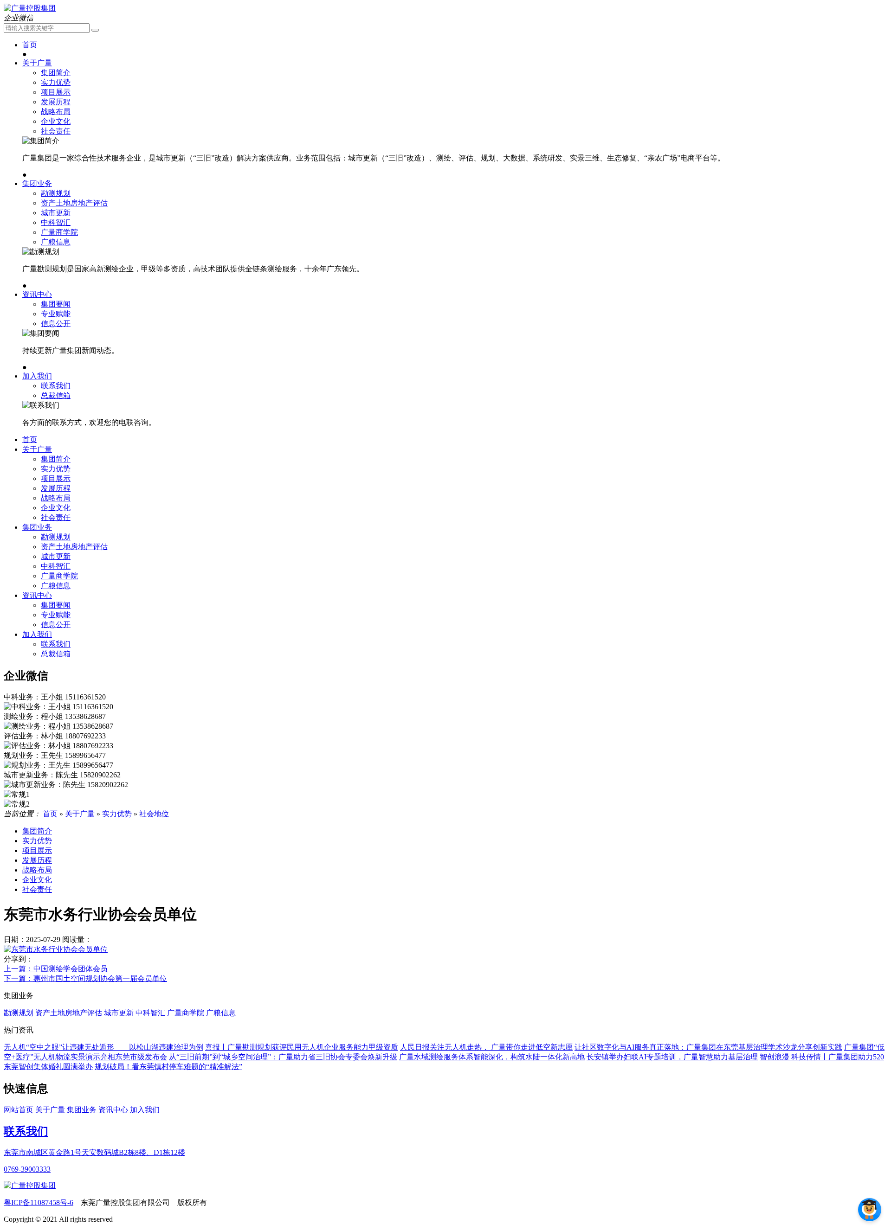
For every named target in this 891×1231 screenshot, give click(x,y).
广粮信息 (56, 242)
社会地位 (154, 814)
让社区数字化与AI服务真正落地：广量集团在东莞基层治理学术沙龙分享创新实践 (708, 1047)
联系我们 (56, 386)
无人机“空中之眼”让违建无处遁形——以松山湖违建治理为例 (103, 1047)
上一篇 (56, 969)
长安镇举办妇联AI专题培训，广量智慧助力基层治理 (672, 1057)
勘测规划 (56, 193)
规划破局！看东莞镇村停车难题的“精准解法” (168, 1067)
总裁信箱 (56, 395)
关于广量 (37, 63)
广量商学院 (59, 232)
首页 (29, 45)
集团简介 (56, 73)
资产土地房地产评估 (74, 203)
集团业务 (37, 183)
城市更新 (56, 213)
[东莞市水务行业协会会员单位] (56, 949)
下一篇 (85, 978)
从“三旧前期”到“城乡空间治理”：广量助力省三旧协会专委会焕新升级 (283, 1057)
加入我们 (37, 376)
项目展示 (56, 92)
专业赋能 (56, 314)
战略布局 (56, 111)
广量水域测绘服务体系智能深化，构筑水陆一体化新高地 (492, 1057)
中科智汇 (56, 222)
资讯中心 (37, 294)
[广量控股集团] (30, 8)
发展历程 (56, 102)
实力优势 (56, 82)
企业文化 (56, 121)
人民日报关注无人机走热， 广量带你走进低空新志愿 (486, 1047)
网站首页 (18, 1110)
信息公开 (56, 323)
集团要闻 (56, 304)
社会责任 (56, 131)
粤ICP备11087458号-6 (38, 1202)
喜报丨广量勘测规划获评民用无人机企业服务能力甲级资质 (301, 1047)
